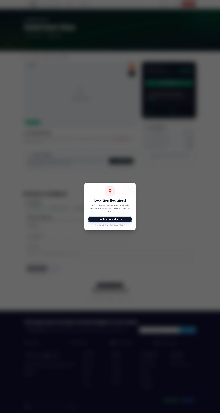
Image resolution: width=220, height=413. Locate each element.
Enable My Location (108, 219)
